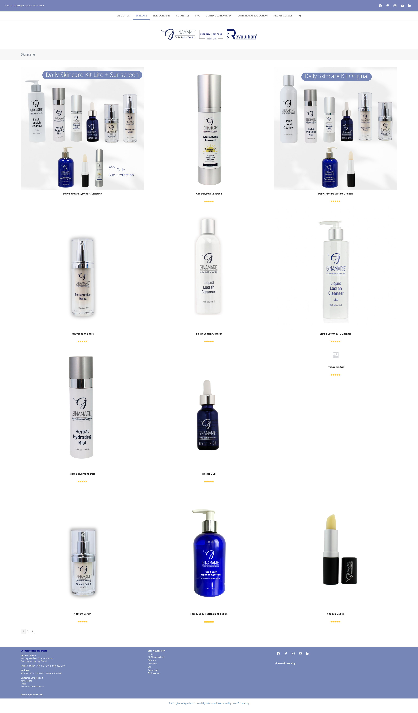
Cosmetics (152, 663)
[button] (300, 16)
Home (150, 654)
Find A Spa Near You (32, 694)
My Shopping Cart (156, 657)
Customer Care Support (32, 677)
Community (153, 670)
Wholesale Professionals (32, 686)
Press (23, 683)
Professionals (154, 673)
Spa (149, 666)
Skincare (152, 660)
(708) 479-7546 (42, 665)
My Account (26, 680)
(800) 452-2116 (58, 665)
